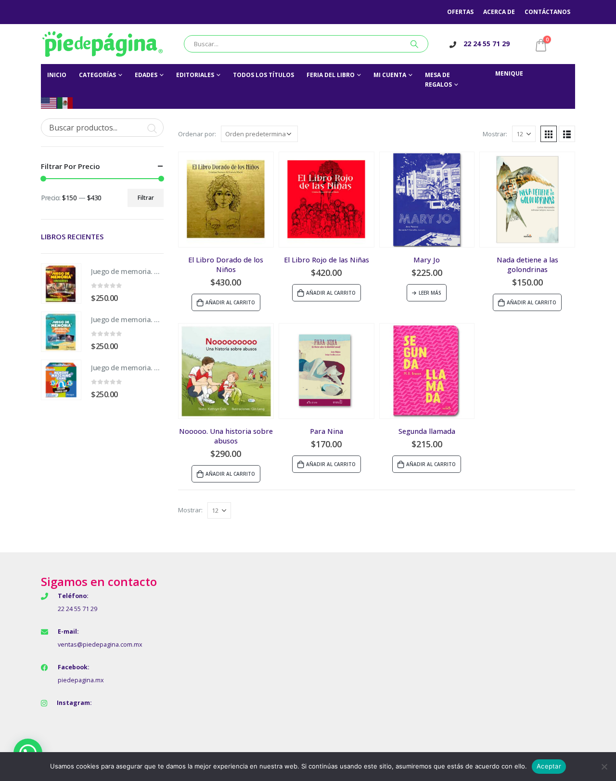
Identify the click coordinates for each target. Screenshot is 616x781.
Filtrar (146, 198)
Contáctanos (547, 12)
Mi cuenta (389, 75)
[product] (226, 199)
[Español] (65, 102)
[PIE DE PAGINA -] (102, 44)
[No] (604, 766)
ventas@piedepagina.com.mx (100, 644)
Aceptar (549, 766)
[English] (49, 102)
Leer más (430, 292)
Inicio (56, 75)
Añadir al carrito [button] (230, 302)
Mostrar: (495, 134)
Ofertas (460, 12)
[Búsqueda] (414, 44)
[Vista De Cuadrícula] (548, 134)
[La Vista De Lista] (567, 134)
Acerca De (499, 12)
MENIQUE (509, 73)
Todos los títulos (263, 75)
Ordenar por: (197, 134)
